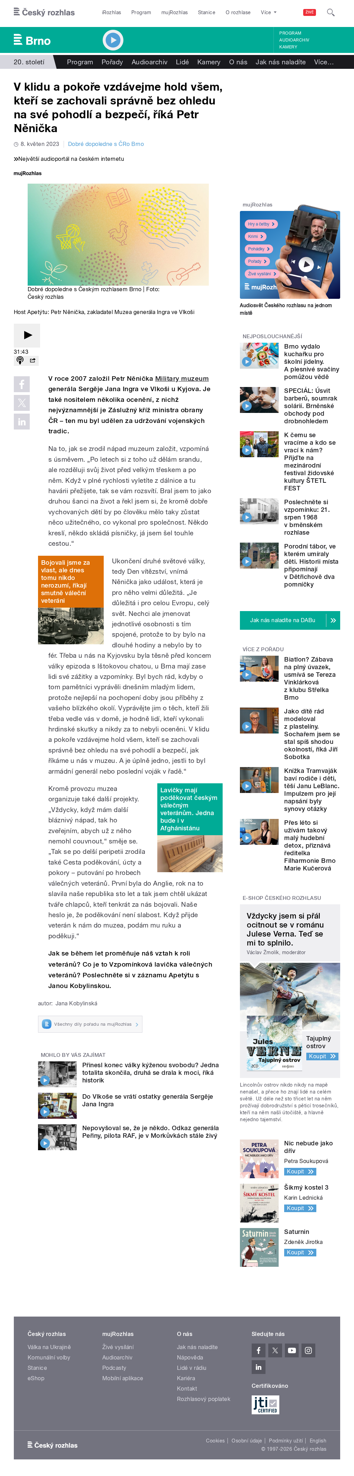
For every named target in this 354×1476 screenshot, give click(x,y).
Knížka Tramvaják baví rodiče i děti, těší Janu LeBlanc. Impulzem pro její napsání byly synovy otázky (311, 789)
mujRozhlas (174, 12)
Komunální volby (49, 1357)
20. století (29, 62)
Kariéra (186, 1378)
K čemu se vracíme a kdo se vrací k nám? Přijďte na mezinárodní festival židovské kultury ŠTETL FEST (310, 461)
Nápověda (190, 1357)
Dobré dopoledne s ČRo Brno (106, 144)
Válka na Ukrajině (49, 1347)
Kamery (288, 47)
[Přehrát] (27, 336)
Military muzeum (182, 378)
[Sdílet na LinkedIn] (22, 422)
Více (324, 62)
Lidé (182, 62)
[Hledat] (331, 12)
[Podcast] (20, 361)
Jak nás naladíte (281, 62)
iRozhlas (111, 12)
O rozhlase (238, 12)
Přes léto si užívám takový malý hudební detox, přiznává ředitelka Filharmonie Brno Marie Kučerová (310, 845)
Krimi (253, 236)
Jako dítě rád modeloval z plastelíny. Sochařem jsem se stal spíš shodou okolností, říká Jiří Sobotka (312, 734)
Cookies (215, 1440)
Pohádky (256, 249)
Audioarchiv (294, 40)
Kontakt (187, 1388)
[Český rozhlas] (44, 12)
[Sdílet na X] (22, 403)
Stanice (206, 12)
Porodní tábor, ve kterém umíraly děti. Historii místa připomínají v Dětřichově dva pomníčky (311, 565)
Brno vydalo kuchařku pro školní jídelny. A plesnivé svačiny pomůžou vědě (311, 361)
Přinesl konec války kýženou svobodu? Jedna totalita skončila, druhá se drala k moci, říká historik (150, 1072)
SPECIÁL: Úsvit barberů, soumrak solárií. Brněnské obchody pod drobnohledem (310, 406)
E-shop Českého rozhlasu (282, 898)
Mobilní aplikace (122, 1378)
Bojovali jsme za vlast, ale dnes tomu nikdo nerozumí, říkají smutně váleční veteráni (65, 581)
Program (141, 12)
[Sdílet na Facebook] (22, 384)
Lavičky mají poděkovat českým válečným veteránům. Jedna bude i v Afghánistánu (189, 809)
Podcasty (114, 1368)
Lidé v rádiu (192, 1368)
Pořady (112, 62)
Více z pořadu (263, 649)
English (318, 1440)
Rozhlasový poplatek (203, 1399)
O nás (238, 62)
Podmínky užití (286, 1440)
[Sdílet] (32, 361)
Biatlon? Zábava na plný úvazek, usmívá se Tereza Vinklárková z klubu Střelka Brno (310, 678)
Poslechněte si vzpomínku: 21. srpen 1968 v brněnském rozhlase (307, 517)
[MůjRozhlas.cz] (27, 174)
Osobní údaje (247, 1440)
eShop (36, 1378)
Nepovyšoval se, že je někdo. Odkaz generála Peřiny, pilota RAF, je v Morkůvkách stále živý (150, 1131)
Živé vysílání (259, 273)
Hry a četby (258, 224)
